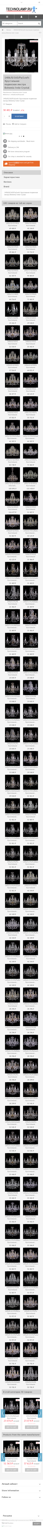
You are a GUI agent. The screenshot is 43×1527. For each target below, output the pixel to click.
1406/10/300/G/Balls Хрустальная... (12, 437)
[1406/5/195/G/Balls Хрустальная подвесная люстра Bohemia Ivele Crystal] (30, 782)
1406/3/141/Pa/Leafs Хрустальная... (31, 650)
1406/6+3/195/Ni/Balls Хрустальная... (31, 934)
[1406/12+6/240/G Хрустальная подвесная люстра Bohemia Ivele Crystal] (12, 451)
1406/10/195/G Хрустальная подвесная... (12, 249)
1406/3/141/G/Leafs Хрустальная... (30, 579)
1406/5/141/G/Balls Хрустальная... (30, 674)
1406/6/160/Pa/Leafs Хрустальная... (31, 1147)
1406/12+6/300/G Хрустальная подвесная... (30, 273)
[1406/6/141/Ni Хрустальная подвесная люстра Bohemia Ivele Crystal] (30, 1018)
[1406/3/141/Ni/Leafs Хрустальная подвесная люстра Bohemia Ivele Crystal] (12, 616)
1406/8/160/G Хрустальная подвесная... (12, 391)
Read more (30, 141)
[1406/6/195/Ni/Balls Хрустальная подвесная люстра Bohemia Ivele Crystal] (30, 1184)
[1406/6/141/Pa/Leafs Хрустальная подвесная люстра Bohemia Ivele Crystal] (12, 1089)
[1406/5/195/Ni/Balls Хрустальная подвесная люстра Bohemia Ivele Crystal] (12, 829)
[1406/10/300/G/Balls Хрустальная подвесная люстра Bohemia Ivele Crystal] (12, 427)
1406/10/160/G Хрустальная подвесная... (30, 225)
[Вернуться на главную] (2, 29)
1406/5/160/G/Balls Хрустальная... (30, 768)
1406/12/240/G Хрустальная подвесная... (12, 296)
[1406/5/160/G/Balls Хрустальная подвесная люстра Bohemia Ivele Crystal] (30, 758)
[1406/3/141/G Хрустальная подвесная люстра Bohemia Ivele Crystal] (30, 545)
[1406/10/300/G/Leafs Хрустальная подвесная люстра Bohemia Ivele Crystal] (30, 427)
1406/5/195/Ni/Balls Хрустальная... (12, 839)
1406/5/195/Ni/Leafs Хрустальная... (30, 839)
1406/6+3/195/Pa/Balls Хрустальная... (13, 981)
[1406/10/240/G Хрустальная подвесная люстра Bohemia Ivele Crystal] (30, 238)
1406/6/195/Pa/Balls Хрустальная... (12, 1241)
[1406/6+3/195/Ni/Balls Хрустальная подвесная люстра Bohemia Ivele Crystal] (30, 924)
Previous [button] (3, 1413)
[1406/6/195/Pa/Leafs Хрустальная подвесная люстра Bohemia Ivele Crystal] (30, 1231)
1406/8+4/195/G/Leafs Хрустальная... (31, 1265)
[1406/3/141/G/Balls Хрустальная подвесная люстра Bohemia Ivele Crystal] (12, 569)
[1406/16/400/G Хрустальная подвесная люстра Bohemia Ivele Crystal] (12, 498)
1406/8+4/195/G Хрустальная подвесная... (12, 533)
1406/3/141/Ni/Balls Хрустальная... (30, 603)
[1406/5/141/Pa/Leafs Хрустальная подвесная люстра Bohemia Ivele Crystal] (12, 758)
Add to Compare (20, 124)
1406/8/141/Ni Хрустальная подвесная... (30, 1384)
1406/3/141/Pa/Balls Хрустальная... (12, 650)
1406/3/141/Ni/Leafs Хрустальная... (12, 626)
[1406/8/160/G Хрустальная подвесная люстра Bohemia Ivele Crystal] (12, 380)
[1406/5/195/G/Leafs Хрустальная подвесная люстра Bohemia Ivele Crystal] (12, 805)
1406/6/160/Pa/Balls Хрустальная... (12, 1147)
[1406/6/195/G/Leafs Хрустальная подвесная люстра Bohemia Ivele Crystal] (30, 1160)
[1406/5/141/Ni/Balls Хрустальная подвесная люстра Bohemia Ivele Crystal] (12, 711)
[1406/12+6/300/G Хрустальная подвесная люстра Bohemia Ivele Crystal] (30, 262)
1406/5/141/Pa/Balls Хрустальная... (30, 744)
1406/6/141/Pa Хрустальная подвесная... (12, 1077)
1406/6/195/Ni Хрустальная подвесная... (12, 1195)
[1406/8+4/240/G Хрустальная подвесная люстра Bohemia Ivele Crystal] (12, 356)
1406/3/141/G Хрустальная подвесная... (30, 556)
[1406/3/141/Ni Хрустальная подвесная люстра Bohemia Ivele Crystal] (12, 593)
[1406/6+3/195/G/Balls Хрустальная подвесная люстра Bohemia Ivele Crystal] (12, 900)
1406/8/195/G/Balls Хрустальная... (30, 532)
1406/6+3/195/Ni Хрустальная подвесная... (12, 935)
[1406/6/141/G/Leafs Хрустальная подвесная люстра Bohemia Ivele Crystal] (12, 1018)
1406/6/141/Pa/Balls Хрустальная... (30, 1076)
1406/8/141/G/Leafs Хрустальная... (12, 1383)
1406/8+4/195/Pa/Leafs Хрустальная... (31, 1336)
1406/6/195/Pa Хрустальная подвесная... (30, 1218)
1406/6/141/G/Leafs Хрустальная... (12, 1028)
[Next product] (40, 32)
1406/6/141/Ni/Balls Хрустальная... (12, 1052)
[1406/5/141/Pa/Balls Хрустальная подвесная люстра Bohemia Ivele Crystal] (30, 734)
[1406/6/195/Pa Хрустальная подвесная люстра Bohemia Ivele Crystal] (30, 1207)
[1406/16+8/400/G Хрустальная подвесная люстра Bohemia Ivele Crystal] (30, 474)
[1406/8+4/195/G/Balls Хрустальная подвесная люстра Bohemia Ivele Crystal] (12, 1255)
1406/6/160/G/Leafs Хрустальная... (12, 1123)
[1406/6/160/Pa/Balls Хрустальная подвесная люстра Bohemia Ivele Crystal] (12, 1137)
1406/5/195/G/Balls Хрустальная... (30, 792)
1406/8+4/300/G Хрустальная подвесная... (30, 367)
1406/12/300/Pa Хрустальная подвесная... (30, 462)
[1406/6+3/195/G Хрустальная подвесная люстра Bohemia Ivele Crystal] (30, 876)
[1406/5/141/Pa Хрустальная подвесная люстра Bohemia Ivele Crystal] (12, 734)
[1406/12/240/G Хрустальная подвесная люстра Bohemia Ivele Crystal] (12, 285)
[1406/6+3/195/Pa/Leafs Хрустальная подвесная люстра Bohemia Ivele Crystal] (30, 971)
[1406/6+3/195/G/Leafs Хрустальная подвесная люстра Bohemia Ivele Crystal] (30, 900)
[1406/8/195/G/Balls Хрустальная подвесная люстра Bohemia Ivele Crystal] (30, 522)
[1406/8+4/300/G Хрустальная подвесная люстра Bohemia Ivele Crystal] (30, 356)
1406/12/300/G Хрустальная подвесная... (30, 296)
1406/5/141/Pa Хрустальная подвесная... (12, 745)
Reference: (6, 94)
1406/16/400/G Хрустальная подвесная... (12, 509)
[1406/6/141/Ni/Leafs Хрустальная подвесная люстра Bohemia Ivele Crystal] (30, 1042)
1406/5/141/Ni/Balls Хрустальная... (12, 721)
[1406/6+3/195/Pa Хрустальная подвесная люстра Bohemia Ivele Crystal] (30, 947)
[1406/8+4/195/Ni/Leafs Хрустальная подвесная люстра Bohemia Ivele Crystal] (12, 1302)
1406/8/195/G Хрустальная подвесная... (30, 391)
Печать (8, 124)
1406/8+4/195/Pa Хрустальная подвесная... (30, 1313)
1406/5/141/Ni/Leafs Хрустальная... (30, 721)
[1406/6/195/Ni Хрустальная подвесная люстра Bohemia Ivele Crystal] (12, 1184)
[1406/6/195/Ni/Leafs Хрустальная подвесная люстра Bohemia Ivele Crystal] (12, 1207)
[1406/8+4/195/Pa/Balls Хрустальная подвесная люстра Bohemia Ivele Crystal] (12, 1326)
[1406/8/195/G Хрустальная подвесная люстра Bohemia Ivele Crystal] (30, 380)
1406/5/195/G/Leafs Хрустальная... (12, 815)
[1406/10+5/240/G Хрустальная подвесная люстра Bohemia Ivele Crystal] (12, 214)
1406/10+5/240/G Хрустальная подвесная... (12, 225)
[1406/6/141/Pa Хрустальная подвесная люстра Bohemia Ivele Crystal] (12, 1066)
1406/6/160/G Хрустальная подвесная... (12, 343)
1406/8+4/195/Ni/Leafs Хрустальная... (13, 1312)
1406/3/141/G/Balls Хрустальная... (12, 579)
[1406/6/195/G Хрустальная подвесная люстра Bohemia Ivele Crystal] (30, 332)
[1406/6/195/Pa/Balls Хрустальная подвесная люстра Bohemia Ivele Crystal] (12, 1231)
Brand (6, 186)
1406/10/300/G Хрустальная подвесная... (12, 273)
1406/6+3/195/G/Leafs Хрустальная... (31, 910)
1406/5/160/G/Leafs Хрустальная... (12, 792)
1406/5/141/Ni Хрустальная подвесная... (30, 698)
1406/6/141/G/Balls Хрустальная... (30, 1005)
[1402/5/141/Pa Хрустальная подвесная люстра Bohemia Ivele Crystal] (31, 1406)
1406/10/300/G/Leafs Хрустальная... (31, 437)
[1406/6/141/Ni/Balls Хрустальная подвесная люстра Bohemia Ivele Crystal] (12, 1042)
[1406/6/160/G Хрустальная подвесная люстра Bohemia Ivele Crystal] (12, 332)
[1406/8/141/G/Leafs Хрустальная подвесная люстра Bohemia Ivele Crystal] (12, 1373)
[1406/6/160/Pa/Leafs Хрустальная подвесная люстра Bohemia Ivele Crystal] (30, 1137)
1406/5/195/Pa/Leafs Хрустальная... (13, 886)
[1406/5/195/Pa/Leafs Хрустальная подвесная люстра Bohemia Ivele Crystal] (12, 876)
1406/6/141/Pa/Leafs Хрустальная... (13, 1099)
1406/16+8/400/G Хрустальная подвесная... (30, 485)
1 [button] (19, 136)
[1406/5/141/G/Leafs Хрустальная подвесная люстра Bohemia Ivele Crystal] (12, 687)
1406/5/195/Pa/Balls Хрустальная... (30, 863)
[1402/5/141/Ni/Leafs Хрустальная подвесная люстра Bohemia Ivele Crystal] (11, 1406)
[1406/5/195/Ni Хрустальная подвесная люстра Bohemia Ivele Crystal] (30, 805)
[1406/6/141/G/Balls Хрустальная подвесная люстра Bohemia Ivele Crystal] (30, 995)
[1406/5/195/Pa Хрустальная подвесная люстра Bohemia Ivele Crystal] (12, 853)
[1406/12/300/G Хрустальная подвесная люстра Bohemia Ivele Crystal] (30, 285)
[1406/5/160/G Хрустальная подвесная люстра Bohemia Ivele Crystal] (30, 309)
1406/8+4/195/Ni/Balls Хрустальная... (31, 1288)
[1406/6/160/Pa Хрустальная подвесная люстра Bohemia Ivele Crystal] (30, 1113)
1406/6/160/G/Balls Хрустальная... (30, 1099)
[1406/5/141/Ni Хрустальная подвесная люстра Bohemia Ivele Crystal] (30, 687)
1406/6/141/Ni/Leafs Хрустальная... (30, 1052)
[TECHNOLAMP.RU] (21, 9)
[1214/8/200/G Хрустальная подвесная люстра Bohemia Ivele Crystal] (31, 1449)
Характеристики (12, 177)
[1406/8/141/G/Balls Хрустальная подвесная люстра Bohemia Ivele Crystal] (30, 1349)
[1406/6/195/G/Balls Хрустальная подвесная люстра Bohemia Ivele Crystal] (12, 1160)
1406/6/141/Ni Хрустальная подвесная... (30, 1029)
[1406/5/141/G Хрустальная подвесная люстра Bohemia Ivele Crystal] (12, 664)
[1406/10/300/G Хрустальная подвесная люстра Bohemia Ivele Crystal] (12, 262)
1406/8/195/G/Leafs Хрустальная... (12, 555)
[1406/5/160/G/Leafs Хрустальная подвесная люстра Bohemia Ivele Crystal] (12, 782)
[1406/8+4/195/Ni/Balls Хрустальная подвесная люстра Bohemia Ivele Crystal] (30, 1278)
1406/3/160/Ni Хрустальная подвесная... (12, 320)
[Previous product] (39, 32)
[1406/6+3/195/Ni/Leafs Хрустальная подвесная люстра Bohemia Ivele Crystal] (12, 947)
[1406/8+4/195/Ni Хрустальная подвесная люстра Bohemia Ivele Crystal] (12, 1278)
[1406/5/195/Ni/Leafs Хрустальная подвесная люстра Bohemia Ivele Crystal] (30, 829)
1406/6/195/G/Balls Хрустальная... (12, 1170)
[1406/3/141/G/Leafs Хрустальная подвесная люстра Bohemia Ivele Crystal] (30, 569)
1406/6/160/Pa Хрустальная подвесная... (30, 1124)
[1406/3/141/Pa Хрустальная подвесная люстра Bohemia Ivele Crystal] (30, 616)
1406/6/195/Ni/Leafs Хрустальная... (12, 1217)
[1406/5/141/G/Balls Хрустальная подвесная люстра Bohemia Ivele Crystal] (30, 664)
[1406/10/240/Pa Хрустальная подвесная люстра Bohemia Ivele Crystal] (30, 403)
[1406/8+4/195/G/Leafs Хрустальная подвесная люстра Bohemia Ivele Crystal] (30, 1255)
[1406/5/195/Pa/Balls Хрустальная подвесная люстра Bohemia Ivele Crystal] (30, 853)
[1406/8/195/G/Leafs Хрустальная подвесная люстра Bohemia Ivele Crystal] (12, 545)
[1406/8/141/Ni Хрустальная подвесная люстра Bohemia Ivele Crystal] (30, 1373)
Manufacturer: (7, 92)
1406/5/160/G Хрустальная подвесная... (30, 320)
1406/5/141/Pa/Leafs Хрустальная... (13, 768)
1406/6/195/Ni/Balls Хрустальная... (30, 1194)
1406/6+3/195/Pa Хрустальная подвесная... (30, 958)
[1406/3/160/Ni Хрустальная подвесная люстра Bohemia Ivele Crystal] (12, 309)
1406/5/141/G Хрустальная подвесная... (12, 675)
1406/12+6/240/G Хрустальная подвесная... (12, 462)
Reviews (7, 181)
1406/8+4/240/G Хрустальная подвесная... (12, 367)
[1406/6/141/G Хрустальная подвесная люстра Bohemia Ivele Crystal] (12, 995)
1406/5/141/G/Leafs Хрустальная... (12, 697)
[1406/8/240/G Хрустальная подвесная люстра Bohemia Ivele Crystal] (12, 403)
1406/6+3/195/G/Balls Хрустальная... (13, 910)
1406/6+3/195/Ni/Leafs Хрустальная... (13, 957)
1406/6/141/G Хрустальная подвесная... (12, 1006)
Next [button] (40, 1413)
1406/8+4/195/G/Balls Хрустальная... (13, 1265)
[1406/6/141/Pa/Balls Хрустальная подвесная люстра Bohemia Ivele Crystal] (30, 1066)
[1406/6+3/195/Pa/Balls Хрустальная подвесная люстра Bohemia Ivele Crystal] (12, 971)
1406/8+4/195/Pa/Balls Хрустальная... (13, 1336)
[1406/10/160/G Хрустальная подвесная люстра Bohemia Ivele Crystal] (30, 214)
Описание (8, 172)
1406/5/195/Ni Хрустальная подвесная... (30, 816)
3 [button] (23, 136)
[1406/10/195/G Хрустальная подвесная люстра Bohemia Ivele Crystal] (12, 238)
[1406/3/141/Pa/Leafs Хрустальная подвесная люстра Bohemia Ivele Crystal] (30, 640)
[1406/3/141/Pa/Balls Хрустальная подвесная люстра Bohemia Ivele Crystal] (12, 640)
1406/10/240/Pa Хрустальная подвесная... (30, 414)
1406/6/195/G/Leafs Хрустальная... (30, 1170)
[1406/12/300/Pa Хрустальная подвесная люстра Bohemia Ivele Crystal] (30, 451)
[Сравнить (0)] (39, 3)
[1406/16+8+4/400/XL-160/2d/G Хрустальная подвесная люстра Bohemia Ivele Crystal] (12, 474)
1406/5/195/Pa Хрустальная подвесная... (12, 864)
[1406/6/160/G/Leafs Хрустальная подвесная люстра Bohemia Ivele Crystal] (12, 1113)
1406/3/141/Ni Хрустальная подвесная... (12, 604)
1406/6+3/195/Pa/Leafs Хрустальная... (31, 981)
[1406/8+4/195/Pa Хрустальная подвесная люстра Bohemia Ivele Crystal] (30, 1302)
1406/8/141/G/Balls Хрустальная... (30, 1359)
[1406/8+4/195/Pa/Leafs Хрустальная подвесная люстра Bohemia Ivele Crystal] (30, 1326)
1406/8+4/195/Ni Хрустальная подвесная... (12, 1289)
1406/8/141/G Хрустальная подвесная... (12, 1360)
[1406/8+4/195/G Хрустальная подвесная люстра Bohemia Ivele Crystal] (12, 522)
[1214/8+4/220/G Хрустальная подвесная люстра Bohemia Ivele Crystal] (11, 1449)
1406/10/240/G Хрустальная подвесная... (30, 249)
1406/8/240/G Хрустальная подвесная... (12, 414)
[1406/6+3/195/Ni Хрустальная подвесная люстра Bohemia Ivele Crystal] (12, 924)
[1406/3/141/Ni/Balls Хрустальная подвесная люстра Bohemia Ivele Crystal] (30, 593)
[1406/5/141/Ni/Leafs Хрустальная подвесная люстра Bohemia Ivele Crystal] (30, 711)
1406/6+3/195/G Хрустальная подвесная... (30, 887)
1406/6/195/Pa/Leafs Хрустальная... (31, 1241)
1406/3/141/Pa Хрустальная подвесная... (30, 627)
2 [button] (21, 136)
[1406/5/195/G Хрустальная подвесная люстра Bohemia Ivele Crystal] (30, 498)
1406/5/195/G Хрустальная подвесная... (30, 509)
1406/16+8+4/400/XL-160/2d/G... (13, 484)
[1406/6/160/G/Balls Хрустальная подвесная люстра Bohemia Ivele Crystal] (30, 1089)
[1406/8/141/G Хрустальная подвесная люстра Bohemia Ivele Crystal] (12, 1349)
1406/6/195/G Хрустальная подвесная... (30, 343)
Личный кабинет (10, 1483)
